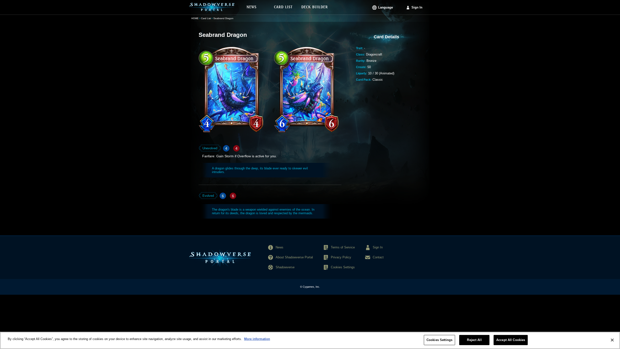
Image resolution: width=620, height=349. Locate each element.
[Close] (612, 340)
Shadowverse (285, 267)
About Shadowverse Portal (294, 257)
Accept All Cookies (510, 340)
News (279, 247)
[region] (310, 340)
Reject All (474, 340)
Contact (378, 257)
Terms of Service (343, 247)
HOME (195, 18)
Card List (206, 18)
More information (257, 339)
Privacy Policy (341, 257)
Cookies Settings (439, 340)
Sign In (416, 7)
